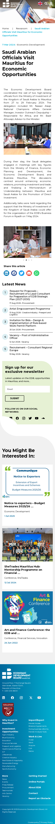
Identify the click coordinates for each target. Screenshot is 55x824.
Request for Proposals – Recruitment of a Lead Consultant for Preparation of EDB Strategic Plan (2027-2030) (30, 295)
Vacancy (5, 796)
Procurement (8, 787)
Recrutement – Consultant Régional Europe (31, 349)
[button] (7, 242)
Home (5, 28)
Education (6, 740)
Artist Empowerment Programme (30, 308)
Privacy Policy (47, 822)
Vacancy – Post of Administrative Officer (29, 336)
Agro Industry (8, 735)
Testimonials (7, 790)
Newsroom (21, 28)
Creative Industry (9, 757)
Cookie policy (33, 822)
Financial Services (9, 743)
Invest (31, 740)
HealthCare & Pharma (11, 749)
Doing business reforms (38, 729)
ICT (3, 752)
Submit (14, 398)
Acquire (32, 745)
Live (30, 748)
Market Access (34, 723)
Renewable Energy (10, 763)
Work (31, 742)
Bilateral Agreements (37, 726)
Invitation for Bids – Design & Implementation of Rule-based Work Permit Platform (28, 323)
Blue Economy (8, 737)
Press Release (7, 785)
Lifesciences (7, 754)
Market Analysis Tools (37, 732)
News (4, 779)
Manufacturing (8, 766)
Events (5, 782)
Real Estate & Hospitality (12, 760)
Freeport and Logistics (11, 746)
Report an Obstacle (40, 798)
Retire (31, 751)
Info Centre (7, 793)
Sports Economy (9, 769)
